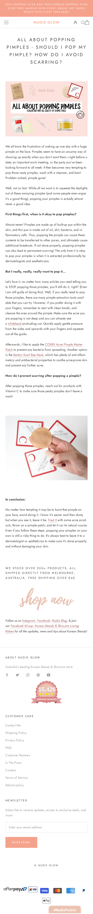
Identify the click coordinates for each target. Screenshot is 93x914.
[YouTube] (48, 674)
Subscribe (21, 842)
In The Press (13, 762)
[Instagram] (27, 674)
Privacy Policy (14, 740)
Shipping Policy (16, 732)
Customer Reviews (17, 755)
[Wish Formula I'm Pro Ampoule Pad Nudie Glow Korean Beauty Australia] (46, 448)
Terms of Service (16, 777)
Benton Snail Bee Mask (28, 355)
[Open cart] (87, 22)
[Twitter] (17, 674)
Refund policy (14, 785)
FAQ (8, 747)
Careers (10, 770)
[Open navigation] (6, 22)
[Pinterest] (38, 674)
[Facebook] (7, 674)
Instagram (28, 620)
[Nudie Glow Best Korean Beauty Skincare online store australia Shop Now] (46, 599)
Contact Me (13, 725)
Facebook (43, 620)
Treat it (52, 520)
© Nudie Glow (46, 865)
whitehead (14, 323)
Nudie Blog (59, 620)
